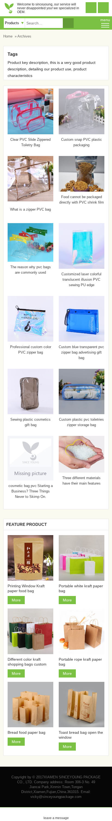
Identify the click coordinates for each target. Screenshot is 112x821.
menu (105, 20)
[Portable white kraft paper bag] (81, 558)
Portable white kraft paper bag (81, 588)
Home (8, 36)
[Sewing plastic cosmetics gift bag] (30, 413)
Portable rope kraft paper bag (80, 661)
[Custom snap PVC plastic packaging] (81, 133)
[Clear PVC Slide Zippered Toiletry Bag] (30, 133)
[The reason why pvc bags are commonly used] (30, 260)
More (16, 600)
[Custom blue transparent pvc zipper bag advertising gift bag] (81, 340)
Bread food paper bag (26, 732)
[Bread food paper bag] (30, 705)
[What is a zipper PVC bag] (30, 200)
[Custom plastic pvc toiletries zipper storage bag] (81, 413)
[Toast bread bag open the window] (81, 705)
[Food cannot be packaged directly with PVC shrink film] (81, 190)
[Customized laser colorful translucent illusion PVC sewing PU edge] (81, 267)
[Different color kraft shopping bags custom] (30, 631)
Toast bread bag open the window (81, 734)
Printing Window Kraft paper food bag (26, 588)
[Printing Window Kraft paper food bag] (30, 558)
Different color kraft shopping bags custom (27, 661)
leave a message (56, 813)
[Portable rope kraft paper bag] (81, 631)
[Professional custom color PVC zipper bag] (30, 340)
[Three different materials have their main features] (81, 471)
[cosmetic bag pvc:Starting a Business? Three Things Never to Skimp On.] (30, 479)
